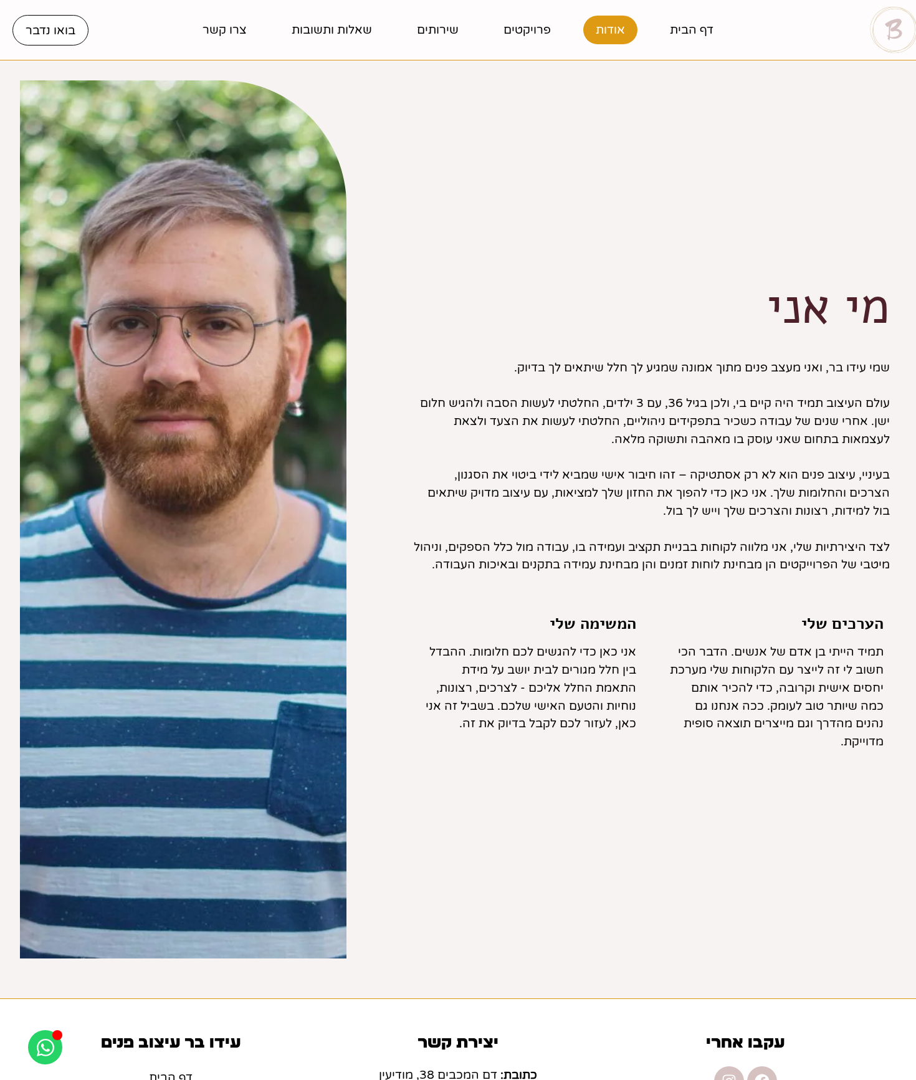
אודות (610, 29)
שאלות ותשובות (332, 29)
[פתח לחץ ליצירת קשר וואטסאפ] (45, 1047)
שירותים (438, 29)
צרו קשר (225, 29)
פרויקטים (527, 29)
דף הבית (691, 29)
